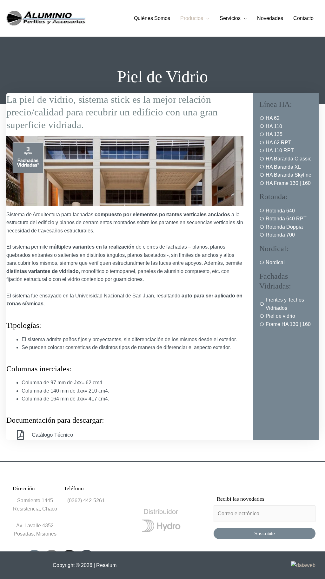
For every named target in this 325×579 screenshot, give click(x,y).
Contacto (303, 18)
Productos (191, 18)
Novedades (270, 18)
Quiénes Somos (152, 18)
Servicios (230, 18)
